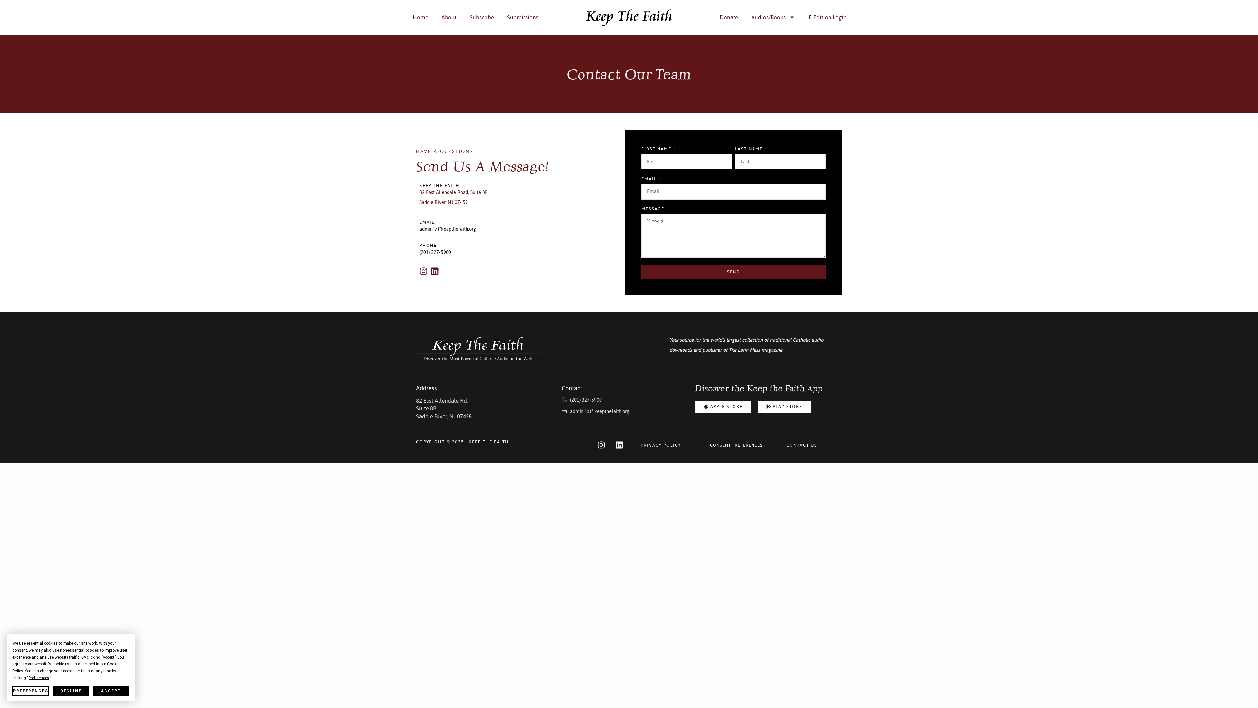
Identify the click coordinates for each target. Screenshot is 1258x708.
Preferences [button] (39, 678)
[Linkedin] (435, 271)
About (449, 17)
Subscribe (482, 17)
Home (420, 17)
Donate (729, 17)
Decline (71, 691)
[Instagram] (423, 271)
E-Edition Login (828, 17)
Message (652, 209)
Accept (111, 691)
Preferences (30, 691)
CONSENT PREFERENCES (736, 445)
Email (649, 179)
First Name (657, 150)
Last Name (749, 150)
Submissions (522, 17)
